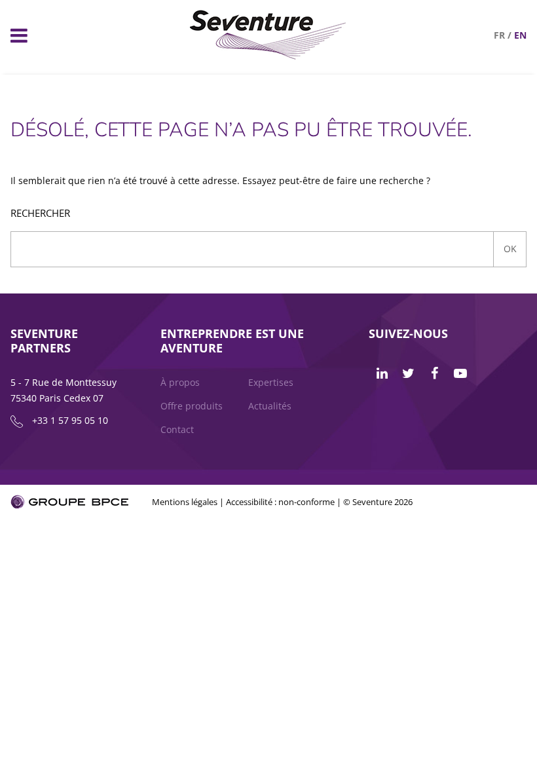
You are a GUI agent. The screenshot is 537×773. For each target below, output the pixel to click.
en (520, 35)
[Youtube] (460, 373)
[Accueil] (268, 56)
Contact (177, 429)
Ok (510, 248)
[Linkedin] (382, 373)
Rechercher (40, 213)
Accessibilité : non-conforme (280, 502)
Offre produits (191, 406)
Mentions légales (184, 502)
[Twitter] (408, 373)
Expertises (270, 382)
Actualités (269, 406)
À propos (180, 382)
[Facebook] (434, 373)
